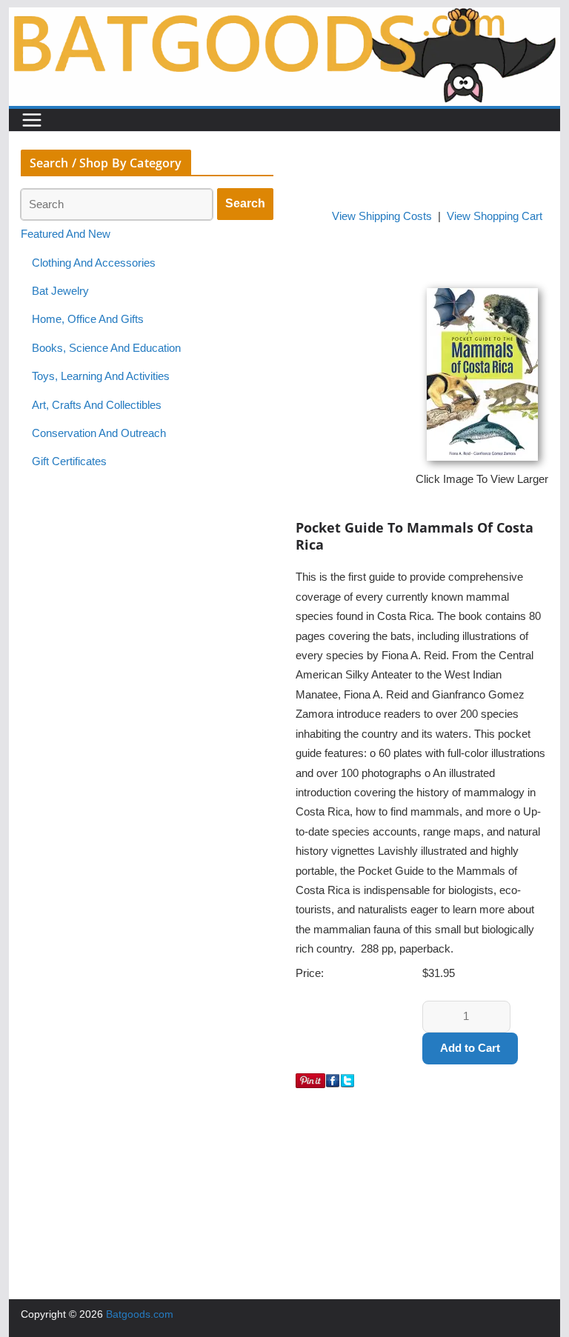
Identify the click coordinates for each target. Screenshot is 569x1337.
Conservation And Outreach (99, 433)
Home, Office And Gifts (88, 319)
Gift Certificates (69, 461)
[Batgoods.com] (285, 17)
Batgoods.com (139, 1314)
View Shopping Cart (494, 216)
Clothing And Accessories (94, 263)
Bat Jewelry (60, 291)
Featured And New (65, 234)
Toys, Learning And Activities (101, 376)
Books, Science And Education (106, 348)
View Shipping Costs (382, 216)
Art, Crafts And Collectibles (97, 405)
